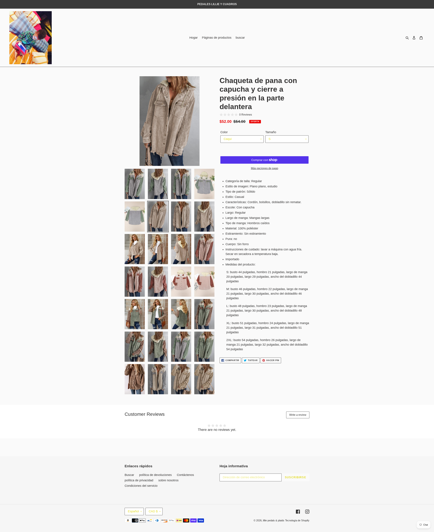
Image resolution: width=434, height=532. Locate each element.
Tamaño (270, 132)
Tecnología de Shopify (297, 520)
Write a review (297, 414)
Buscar (129, 475)
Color (224, 132)
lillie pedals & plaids (273, 520)
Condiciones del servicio (141, 485)
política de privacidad (139, 480)
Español (133, 511)
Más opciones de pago (264, 168)
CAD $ (153, 511)
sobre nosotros (168, 480)
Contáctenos (185, 475)
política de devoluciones (155, 475)
